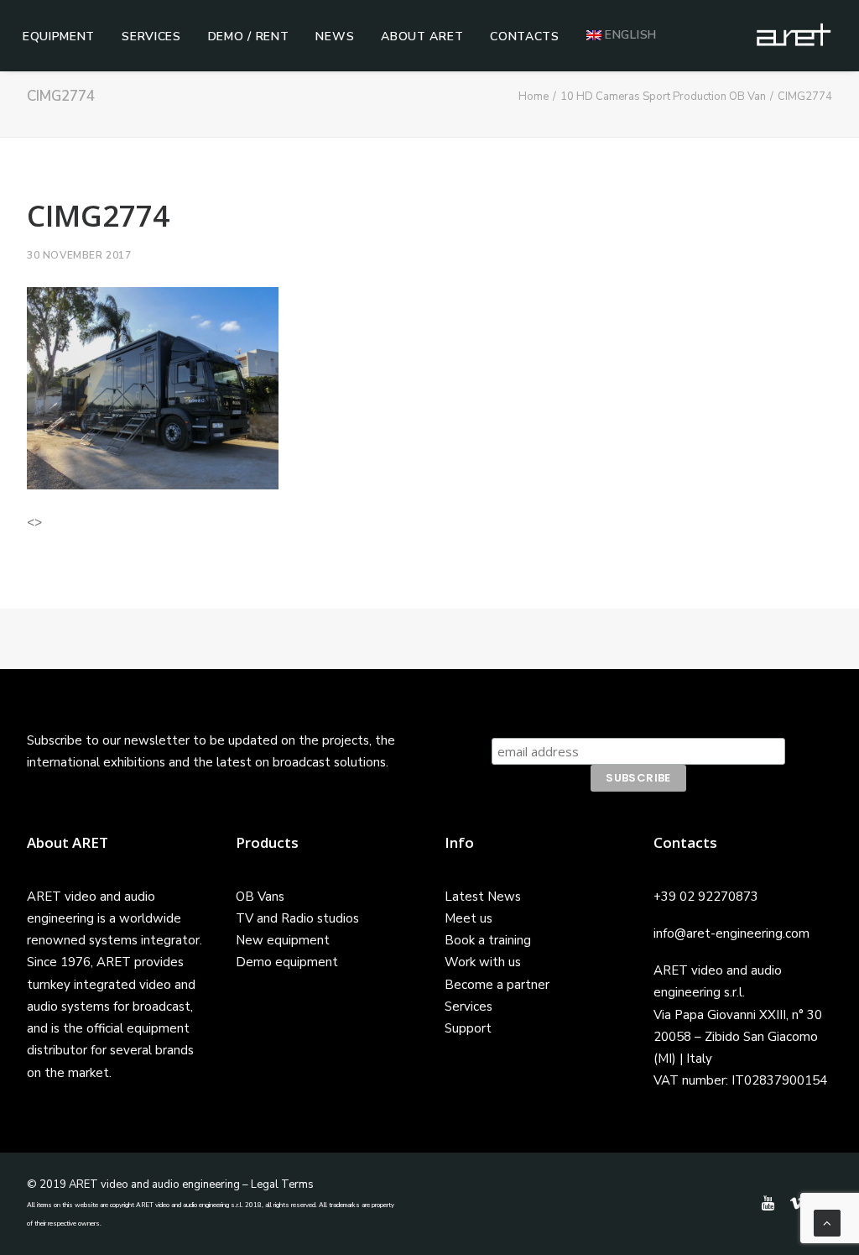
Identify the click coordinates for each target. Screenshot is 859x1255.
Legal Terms (282, 1184)
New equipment (283, 940)
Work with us (483, 962)
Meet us (468, 918)
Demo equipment (287, 962)
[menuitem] (59, 37)
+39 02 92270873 (705, 896)
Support (468, 1028)
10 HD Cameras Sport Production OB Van (663, 96)
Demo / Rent (248, 36)
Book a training (488, 940)
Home (533, 96)
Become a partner (497, 984)
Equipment (59, 36)
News (334, 36)
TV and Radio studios (297, 918)
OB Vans (260, 896)
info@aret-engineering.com (731, 933)
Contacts (525, 36)
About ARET (422, 36)
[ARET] (793, 35)
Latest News (483, 896)
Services (151, 36)
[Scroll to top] (827, 1222)
